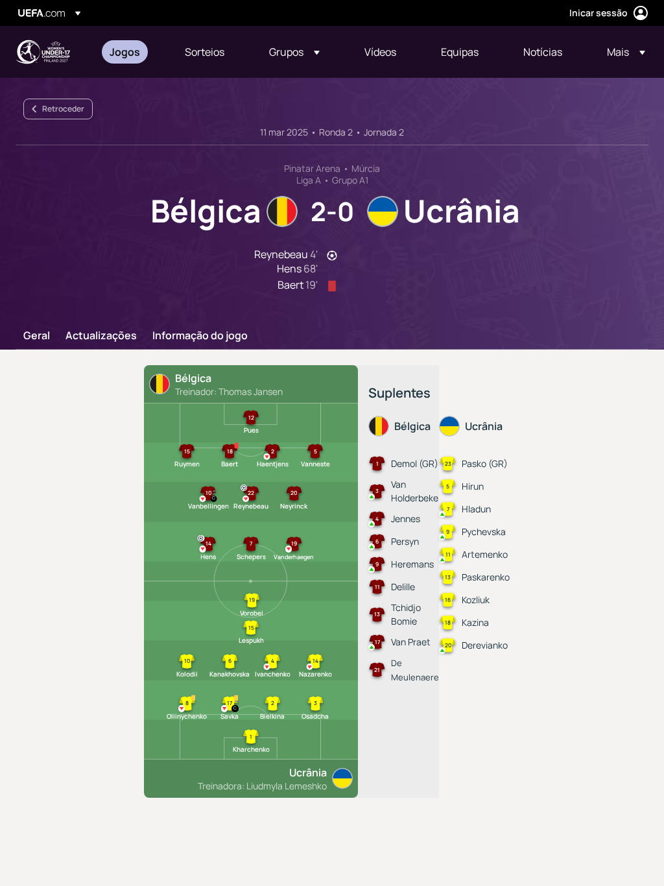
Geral (36, 336)
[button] (294, 52)
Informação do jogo (200, 336)
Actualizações (101, 336)
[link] (124, 52)
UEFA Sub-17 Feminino (43, 52)
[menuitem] (131, 52)
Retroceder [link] (63, 108)
